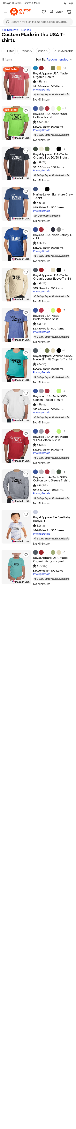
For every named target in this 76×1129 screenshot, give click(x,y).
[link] (20, 12)
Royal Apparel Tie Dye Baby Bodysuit (52, 519)
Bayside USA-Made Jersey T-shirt (52, 236)
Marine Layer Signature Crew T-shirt (53, 196)
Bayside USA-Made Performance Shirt (46, 317)
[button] (26, 70)
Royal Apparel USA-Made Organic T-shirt (50, 75)
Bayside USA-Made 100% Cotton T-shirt (50, 115)
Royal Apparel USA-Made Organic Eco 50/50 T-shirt (51, 156)
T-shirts (25, 30)
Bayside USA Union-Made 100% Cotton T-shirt (50, 438)
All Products (10, 30)
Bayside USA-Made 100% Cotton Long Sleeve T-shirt (51, 478)
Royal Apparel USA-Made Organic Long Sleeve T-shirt (52, 277)
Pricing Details (41, 89)
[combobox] (38, 22)
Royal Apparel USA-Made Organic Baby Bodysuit (50, 559)
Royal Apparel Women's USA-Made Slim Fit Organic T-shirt (53, 357)
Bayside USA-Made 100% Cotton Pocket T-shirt (50, 398)
